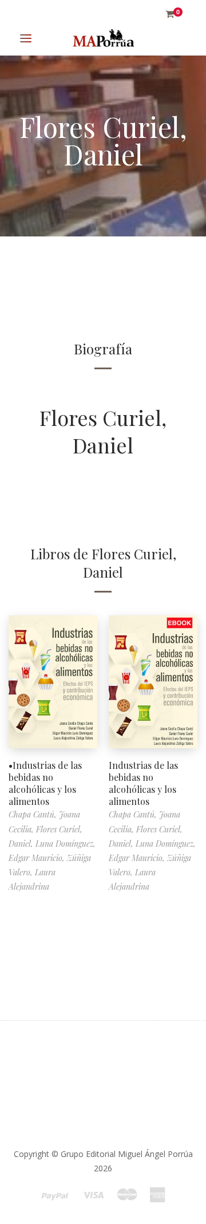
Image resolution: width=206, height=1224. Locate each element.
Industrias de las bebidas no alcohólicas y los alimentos (143, 783)
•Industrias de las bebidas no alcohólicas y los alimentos (45, 783)
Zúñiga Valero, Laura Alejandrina (50, 872)
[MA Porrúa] (103, 39)
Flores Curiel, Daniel (103, 431)
